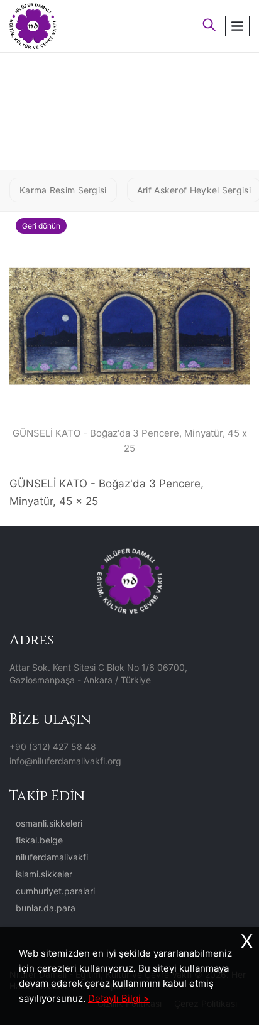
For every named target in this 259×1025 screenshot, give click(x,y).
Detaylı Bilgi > (119, 998)
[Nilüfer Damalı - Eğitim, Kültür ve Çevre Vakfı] (33, 25)
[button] (209, 26)
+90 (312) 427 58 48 (52, 746)
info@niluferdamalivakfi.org (65, 761)
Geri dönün (41, 225)
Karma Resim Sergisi (63, 190)
